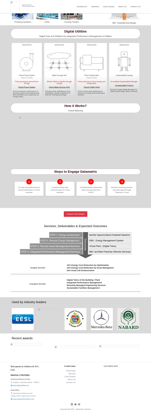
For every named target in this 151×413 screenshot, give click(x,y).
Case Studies (108, 7)
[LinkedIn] (72, 404)
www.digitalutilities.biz (21, 385)
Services (95, 7)
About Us (122, 7)
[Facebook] (79, 404)
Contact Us (135, 7)
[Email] (75, 404)
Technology (81, 7)
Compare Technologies (75, 214)
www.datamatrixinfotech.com (23, 399)
